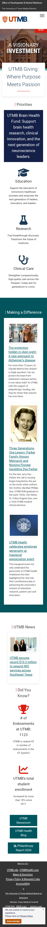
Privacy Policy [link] (26, 916)
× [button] (43, 909)
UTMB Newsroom (23, 820)
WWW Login (21, 906)
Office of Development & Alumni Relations (22, 2)
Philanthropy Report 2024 (24, 848)
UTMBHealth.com (29, 870)
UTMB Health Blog (23, 833)
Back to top (23, 863)
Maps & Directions (23, 874)
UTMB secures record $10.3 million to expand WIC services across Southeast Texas (23, 666)
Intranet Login (36, 906)
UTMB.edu (12, 870)
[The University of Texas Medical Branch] (15, 20)
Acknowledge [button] (13, 921)
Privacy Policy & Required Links (23, 879)
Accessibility (23, 883)
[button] (42, 15)
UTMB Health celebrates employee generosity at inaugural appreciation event (23, 551)
